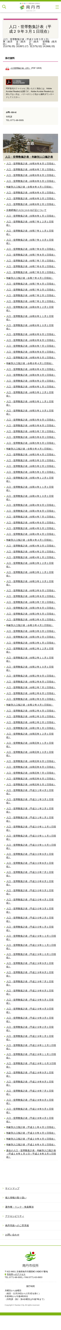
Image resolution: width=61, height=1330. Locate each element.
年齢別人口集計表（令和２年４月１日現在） (30, 705)
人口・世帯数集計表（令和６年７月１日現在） (31, 346)
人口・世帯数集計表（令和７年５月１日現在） (31, 272)
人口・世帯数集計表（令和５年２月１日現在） (31, 466)
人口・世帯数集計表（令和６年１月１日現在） (31, 386)
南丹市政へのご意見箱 (17, 1225)
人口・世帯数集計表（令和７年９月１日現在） (31, 249)
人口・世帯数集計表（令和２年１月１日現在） (31, 728)
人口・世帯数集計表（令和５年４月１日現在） (31, 454)
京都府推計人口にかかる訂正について (26, 210)
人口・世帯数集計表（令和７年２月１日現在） (31, 295)
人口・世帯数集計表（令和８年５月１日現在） (31, 181)
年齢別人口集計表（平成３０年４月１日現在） (31, 1133)
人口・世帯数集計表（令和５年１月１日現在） (31, 472)
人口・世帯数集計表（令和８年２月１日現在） (31, 204)
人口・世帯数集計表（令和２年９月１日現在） (31, 676)
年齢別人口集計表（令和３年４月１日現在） (30, 625)
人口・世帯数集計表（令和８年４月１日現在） (31, 192)
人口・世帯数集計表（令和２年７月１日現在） (31, 687)
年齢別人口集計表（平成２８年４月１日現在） (31, 1144)
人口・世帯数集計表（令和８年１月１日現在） (31, 216)
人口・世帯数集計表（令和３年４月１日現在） (31, 619)
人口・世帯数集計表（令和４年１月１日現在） (31, 557)
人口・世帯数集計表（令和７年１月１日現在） (31, 301)
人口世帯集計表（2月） (20, 68)
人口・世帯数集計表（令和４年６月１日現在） (31, 522)
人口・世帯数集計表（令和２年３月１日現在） (31, 716)
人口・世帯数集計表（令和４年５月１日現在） (31, 528)
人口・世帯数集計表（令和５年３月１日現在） (31, 460)
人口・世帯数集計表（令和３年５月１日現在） (31, 614)
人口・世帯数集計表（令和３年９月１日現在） (31, 590)
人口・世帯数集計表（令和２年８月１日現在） (31, 681)
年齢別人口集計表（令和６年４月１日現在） (30, 363)
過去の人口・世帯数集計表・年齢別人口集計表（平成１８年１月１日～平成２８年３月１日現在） (31, 1153)
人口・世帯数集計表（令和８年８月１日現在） (31, 163)
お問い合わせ (12, 1235)
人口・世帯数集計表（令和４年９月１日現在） (31, 505)
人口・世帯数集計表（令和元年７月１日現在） (31, 773)
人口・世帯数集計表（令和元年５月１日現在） (31, 784)
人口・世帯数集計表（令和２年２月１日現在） (31, 722)
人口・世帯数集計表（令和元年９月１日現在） (31, 761)
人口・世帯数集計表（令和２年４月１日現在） (31, 710)
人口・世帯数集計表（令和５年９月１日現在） (31, 420)
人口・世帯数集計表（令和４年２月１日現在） (31, 551)
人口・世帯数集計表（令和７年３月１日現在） (31, 289)
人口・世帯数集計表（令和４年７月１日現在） (31, 516)
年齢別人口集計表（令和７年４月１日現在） (30, 278)
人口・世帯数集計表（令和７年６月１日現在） (31, 266)
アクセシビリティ (14, 1216)
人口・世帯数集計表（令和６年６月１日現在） (31, 352)
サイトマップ (12, 1188)
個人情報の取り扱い (16, 1197)
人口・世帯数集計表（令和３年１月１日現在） (31, 643)
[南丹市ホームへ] (30, 6)
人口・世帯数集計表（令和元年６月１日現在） (31, 778)
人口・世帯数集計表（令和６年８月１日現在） (31, 340)
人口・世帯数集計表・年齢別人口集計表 (29, 156)
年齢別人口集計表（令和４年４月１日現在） (30, 540)
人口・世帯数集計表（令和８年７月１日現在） (31, 169)
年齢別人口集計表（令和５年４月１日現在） (30, 449)
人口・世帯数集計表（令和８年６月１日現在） (31, 175)
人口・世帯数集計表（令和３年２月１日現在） (31, 637)
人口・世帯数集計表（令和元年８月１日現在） (31, 767)
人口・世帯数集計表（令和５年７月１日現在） (31, 431)
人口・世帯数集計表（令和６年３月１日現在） (31, 375)
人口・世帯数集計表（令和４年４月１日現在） (31, 534)
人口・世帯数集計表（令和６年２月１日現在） (31, 381)
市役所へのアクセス (16, 1274)
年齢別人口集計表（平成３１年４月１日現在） (31, 1127)
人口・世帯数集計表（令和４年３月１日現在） (31, 545)
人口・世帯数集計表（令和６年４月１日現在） (31, 369)
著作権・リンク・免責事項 (19, 1207)
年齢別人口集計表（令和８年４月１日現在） (30, 187)
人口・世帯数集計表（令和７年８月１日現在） (31, 255)
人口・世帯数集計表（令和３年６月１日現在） (31, 608)
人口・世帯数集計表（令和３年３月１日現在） (31, 631)
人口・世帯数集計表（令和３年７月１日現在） (31, 602)
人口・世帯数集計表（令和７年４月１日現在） (31, 284)
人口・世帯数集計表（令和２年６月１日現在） (31, 693)
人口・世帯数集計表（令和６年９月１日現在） (31, 334)
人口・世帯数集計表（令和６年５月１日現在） (31, 357)
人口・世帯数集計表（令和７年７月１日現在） (31, 260)
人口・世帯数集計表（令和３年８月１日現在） (31, 596)
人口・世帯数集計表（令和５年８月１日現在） (31, 425)
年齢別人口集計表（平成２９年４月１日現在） (31, 1139)
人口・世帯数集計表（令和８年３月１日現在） (31, 198)
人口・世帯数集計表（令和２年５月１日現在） (31, 699)
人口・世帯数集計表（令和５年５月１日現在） (31, 443)
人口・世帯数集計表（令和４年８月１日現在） (31, 511)
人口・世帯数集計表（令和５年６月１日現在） (31, 437)
